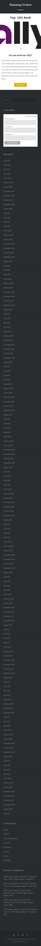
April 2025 (6, 226)
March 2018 (7, 594)
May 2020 (6, 480)
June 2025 (6, 217)
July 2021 (6, 419)
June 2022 (6, 371)
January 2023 (8, 340)
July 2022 (6, 366)
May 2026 (6, 169)
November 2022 (9, 349)
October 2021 (8, 406)
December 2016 (9, 660)
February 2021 (8, 441)
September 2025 (9, 204)
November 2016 (9, 664)
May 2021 (6, 428)
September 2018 (9, 568)
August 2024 (7, 261)
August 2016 (7, 678)
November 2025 (9, 196)
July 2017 (6, 629)
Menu (21, 10)
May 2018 (6, 586)
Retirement (7, 847)
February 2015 (8, 735)
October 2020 (8, 458)
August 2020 (7, 467)
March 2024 (7, 279)
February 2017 (8, 651)
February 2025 (8, 235)
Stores (5, 856)
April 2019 (6, 537)
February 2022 (8, 388)
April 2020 (6, 485)
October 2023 (8, 301)
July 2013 (6, 813)
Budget (6, 830)
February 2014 (8, 783)
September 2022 (9, 358)
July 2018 (6, 577)
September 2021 (9, 410)
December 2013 (9, 791)
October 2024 (8, 253)
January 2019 (8, 550)
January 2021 (8, 445)
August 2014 (7, 756)
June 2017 (6, 634)
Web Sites (7, 860)
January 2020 (8, 498)
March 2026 (7, 178)
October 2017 (8, 616)
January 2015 (8, 739)
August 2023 (7, 310)
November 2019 (9, 507)
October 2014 (8, 748)
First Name (8, 127)
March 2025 (7, 231)
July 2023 (6, 314)
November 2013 (9, 796)
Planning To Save (20, 4)
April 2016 (6, 695)
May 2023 (6, 323)
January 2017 (8, 656)
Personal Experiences (11, 838)
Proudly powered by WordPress (17, 939)
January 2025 (8, 239)
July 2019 (6, 524)
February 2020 (8, 494)
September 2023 (9, 305)
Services (6, 852)
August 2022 (7, 362)
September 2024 (9, 257)
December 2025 (9, 191)
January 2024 (8, 288)
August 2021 (7, 415)
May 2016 (6, 691)
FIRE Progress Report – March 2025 (24, 886)
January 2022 (8, 393)
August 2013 (7, 809)
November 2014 (9, 743)
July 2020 (6, 472)
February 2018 (8, 599)
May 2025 (6, 222)
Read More (20, 85)
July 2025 (6, 213)
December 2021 (9, 397)
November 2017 (9, 612)
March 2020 (7, 489)
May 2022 (6, 375)
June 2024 (6, 266)
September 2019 (9, 515)
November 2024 (9, 248)
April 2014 (6, 774)
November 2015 (9, 713)
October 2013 (8, 800)
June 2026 (6, 165)
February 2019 (8, 546)
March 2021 (7, 437)
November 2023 (9, 296)
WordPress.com (23, 941)
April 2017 (6, 643)
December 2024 (9, 244)
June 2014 (6, 765)
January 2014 (8, 787)
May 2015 (6, 721)
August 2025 (7, 209)
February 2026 (8, 182)
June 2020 (6, 476)
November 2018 (9, 559)
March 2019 (7, 542)
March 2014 (7, 778)
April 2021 (6, 432)
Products (6, 843)
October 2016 (8, 669)
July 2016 (6, 682)
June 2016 (6, 686)
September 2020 (9, 463)
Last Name (8, 134)
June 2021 (6, 423)
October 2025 (8, 200)
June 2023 (6, 318)
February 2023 (8, 336)
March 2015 (7, 730)
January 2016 (8, 708)
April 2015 (6, 726)
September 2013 (9, 805)
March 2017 (7, 647)
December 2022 (9, 345)
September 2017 (9, 621)
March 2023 (7, 331)
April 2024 (6, 274)
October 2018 (8, 564)
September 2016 (9, 673)
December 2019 (9, 502)
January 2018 (8, 603)
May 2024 (6, 270)
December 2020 (9, 450)
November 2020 (9, 454)
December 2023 (9, 292)
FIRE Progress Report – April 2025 (21, 879)
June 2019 (6, 529)
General (6, 834)
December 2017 (9, 607)
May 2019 (6, 533)
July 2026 (6, 161)
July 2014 (6, 761)
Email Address (10, 119)
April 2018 (6, 590)
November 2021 (9, 402)
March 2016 (7, 699)
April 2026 (6, 174)
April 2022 (6, 380)
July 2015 (6, 717)
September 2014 (9, 752)
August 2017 (7, 625)
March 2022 (7, 384)
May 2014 (6, 770)
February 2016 (8, 704)
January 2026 (8, 187)
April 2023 (6, 327)
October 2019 (8, 511)
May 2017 (6, 638)
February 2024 (8, 283)
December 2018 (9, 555)
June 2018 (6, 581)
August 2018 (7, 572)
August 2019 (7, 520)
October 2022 (8, 353)
